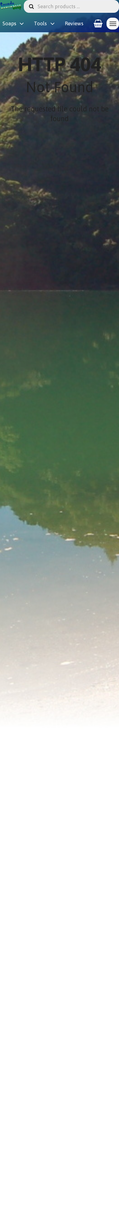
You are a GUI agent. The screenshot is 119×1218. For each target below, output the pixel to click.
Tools (40, 23)
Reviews (74, 23)
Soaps (9, 23)
